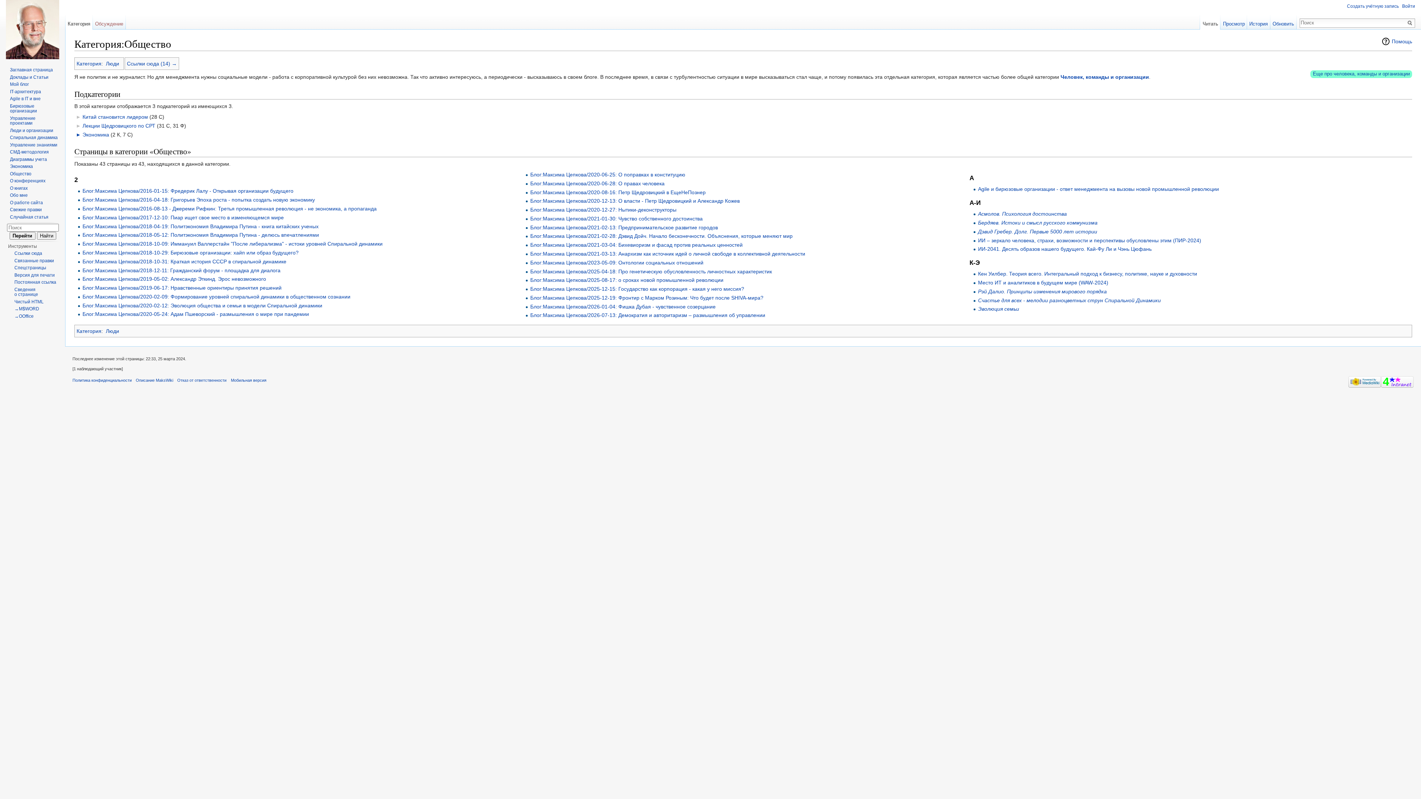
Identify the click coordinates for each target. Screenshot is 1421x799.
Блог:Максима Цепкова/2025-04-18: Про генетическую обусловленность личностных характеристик (651, 271)
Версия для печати (34, 275)
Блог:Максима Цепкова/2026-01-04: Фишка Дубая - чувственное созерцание (623, 307)
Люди (112, 64)
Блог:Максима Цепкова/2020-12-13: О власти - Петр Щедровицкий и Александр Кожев (635, 201)
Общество (20, 173)
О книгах (19, 188)
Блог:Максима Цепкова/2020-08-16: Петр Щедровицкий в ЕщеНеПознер (618, 192)
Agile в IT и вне (25, 98)
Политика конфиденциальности (102, 380)
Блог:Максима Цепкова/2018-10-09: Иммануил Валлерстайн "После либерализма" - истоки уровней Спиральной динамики (233, 244)
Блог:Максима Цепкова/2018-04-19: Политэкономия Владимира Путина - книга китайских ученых (201, 226)
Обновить (1283, 24)
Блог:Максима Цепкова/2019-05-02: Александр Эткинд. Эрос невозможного (174, 279)
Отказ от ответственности (201, 380)
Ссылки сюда (28, 253)
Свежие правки (26, 209)
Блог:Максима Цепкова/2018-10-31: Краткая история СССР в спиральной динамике (184, 261)
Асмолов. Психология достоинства (1022, 214)
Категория (89, 64)
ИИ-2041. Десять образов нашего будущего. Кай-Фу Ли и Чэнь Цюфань (1065, 249)
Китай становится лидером (115, 117)
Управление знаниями (33, 145)
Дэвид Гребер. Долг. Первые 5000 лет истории (1037, 232)
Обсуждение (109, 24)
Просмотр (1234, 24)
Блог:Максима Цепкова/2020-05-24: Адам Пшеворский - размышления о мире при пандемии (196, 314)
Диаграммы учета (28, 159)
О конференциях (28, 180)
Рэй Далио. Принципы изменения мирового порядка (1042, 291)
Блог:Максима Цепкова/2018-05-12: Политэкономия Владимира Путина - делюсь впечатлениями (201, 235)
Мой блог (19, 84)
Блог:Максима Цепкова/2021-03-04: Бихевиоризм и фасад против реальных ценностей (636, 245)
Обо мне (19, 195)
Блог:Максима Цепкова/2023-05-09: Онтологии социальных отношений (616, 263)
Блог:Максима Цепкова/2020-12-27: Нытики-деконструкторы (603, 210)
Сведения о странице (26, 292)
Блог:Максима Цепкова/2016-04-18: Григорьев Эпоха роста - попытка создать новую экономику (199, 200)
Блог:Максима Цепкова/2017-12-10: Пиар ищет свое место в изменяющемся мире (183, 217)
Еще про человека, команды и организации (1361, 74)
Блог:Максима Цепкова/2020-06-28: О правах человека (597, 183)
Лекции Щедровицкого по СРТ (119, 126)
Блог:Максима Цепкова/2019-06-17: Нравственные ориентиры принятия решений (182, 288)
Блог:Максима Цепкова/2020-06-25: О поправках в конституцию (607, 175)
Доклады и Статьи (29, 77)
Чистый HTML (29, 301)
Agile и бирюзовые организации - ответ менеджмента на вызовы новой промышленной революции (1098, 189)
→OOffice (24, 316)
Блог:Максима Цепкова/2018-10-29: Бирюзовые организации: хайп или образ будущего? (191, 253)
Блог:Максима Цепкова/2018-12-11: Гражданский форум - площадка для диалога (181, 270)
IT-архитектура (25, 91)
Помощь (1402, 41)
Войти (1408, 6)
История (1258, 24)
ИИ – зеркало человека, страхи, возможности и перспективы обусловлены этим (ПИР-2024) (1089, 240)
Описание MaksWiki (154, 380)
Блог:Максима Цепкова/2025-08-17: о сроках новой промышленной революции (626, 280)
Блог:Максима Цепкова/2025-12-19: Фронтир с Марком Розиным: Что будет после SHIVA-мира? (646, 298)
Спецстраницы (30, 267)
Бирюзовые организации (23, 109)
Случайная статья (29, 217)
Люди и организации (31, 130)
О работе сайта (26, 202)
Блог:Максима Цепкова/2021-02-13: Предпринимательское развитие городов (624, 227)
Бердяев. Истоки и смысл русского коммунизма (1038, 223)
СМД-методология (29, 152)
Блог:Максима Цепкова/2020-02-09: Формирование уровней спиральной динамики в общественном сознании (216, 297)
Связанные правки (34, 260)
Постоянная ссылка (35, 282)
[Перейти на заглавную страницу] (32, 29)
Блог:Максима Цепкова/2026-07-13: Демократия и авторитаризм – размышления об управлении (647, 315)
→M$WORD (26, 308)
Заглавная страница (31, 70)
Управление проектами (23, 121)
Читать (1210, 24)
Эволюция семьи (998, 309)
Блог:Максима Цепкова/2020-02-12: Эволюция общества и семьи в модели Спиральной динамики (202, 306)
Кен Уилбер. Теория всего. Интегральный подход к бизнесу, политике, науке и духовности (1087, 274)
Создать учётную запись (1373, 6)
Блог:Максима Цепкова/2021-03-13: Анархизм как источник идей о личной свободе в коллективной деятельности (667, 254)
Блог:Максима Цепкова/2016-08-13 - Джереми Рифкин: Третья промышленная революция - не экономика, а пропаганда (230, 209)
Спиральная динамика (34, 137)
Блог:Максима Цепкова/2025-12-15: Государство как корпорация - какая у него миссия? (637, 289)
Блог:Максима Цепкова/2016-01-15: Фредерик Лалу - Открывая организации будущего (188, 191)
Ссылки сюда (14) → (152, 64)
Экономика (96, 135)
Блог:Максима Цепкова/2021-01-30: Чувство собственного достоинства (616, 219)
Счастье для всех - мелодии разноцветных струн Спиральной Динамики (1069, 300)
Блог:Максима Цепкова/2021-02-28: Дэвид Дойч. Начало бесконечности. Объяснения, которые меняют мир (661, 236)
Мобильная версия (248, 380)
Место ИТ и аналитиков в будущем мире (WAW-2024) (1043, 283)
